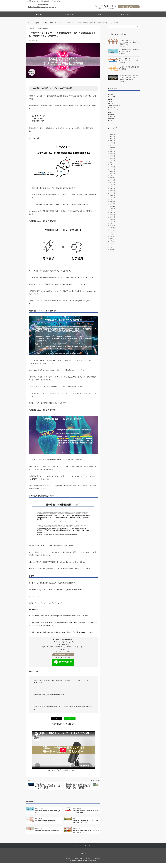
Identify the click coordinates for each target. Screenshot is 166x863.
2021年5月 (111, 241)
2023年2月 (111, 197)
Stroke (53, 28)
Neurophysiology (43, 28)
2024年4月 (111, 169)
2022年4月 (111, 217)
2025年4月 (111, 156)
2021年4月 (111, 243)
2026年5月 (111, 136)
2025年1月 (111, 162)
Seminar (111, 114)
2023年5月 (111, 191)
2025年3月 (111, 158)
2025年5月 (111, 154)
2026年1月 (111, 145)
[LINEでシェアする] (70, 718)
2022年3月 (111, 219)
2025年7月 (111, 149)
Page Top (83, 853)
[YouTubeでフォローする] (85, 845)
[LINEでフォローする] (80, 845)
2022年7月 (111, 210)
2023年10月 (111, 180)
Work (110, 121)
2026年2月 (111, 143)
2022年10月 (111, 206)
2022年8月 (111, 208)
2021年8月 (111, 234)
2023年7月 (111, 186)
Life (110, 101)
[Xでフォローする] (76, 845)
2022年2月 (111, 221)
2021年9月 (111, 232)
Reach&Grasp (113, 110)
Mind (110, 103)
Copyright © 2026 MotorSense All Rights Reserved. (83, 860)
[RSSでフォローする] (89, 845)
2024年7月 (111, 164)
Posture (111, 108)
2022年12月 (111, 202)
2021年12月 (111, 226)
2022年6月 (111, 212)
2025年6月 (111, 151)
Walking (111, 118)
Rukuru (111, 112)
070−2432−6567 (107, 6)
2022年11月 (111, 204)
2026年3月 (111, 141)
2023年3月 (111, 195)
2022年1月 (111, 223)
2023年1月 (111, 199)
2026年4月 (111, 138)
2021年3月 (111, 245)
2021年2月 (111, 247)
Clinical (32, 28)
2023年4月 (111, 193)
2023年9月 (111, 182)
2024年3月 (111, 171)
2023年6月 (111, 189)
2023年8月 (111, 184)
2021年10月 (111, 230)
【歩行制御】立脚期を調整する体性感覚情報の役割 (48, 695)
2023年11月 (111, 178)
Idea (110, 99)
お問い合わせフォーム (129, 7)
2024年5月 (111, 167)
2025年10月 (111, 147)
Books (110, 94)
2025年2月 (111, 160)
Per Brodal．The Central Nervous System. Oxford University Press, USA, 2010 (60, 616)
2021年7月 (111, 236)
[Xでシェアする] (56, 718)
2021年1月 (111, 250)
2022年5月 (111, 215)
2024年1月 (111, 175)
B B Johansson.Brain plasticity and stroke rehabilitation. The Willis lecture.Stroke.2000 (63, 632)
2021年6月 (111, 239)
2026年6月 (111, 134)
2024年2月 (111, 173)
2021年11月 (111, 228)
